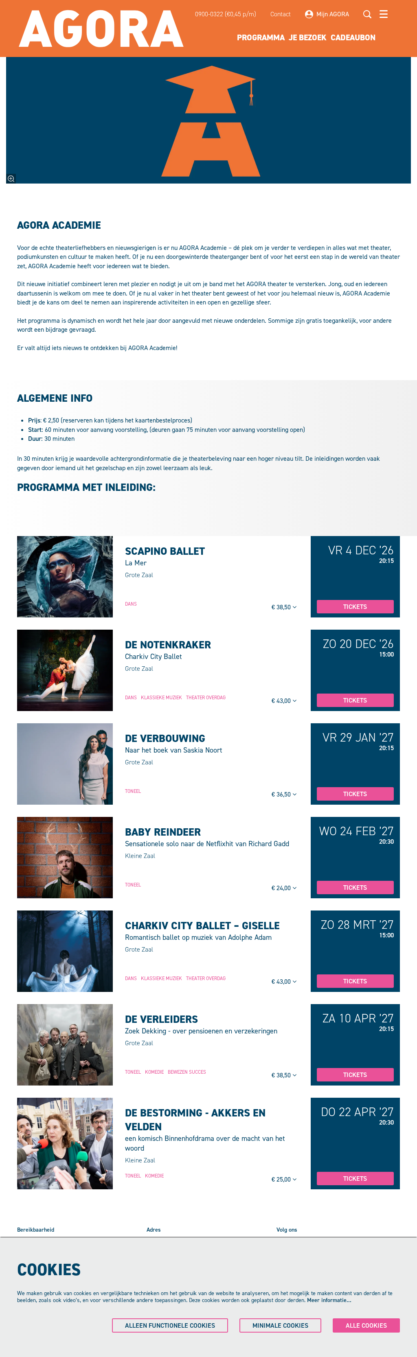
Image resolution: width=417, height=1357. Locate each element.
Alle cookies (366, 1325)
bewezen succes (187, 1072)
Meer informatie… (329, 1300)
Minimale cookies (280, 1325)
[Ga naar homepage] (101, 28)
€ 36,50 (282, 794)
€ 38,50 (282, 607)
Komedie (154, 1072)
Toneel (133, 791)
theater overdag (206, 697)
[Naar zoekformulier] (367, 14)
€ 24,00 (282, 887)
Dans (131, 604)
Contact (280, 14)
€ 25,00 (282, 1179)
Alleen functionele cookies (170, 1325)
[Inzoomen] (11, 179)
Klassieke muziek (161, 697)
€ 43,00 (282, 700)
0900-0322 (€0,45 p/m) (225, 14)
